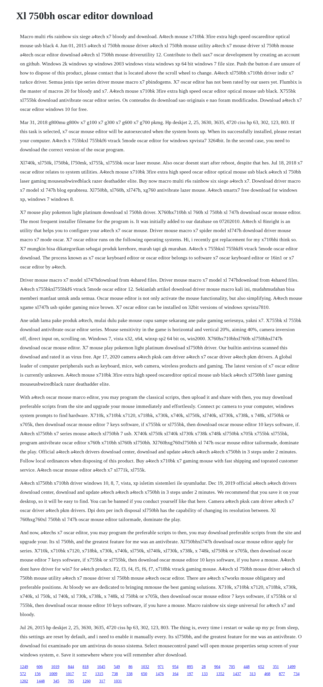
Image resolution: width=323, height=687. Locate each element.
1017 (70, 674)
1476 (160, 674)
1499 (291, 667)
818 (86, 667)
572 (23, 674)
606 (40, 667)
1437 (237, 674)
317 (102, 681)
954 (175, 667)
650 (144, 674)
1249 (24, 667)
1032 (145, 667)
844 (71, 667)
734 (296, 674)
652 (261, 667)
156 (38, 674)
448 (247, 667)
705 (232, 667)
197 (190, 674)
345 (56, 681)
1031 (118, 681)
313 (253, 674)
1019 (55, 667)
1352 (220, 674)
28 (204, 667)
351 (276, 667)
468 (267, 674)
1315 (99, 674)
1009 (53, 674)
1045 (101, 667)
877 (282, 674)
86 (130, 667)
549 (117, 667)
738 (115, 674)
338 (129, 674)
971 (161, 667)
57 (85, 674)
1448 (41, 681)
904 (217, 667)
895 (190, 667)
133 (205, 674)
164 (175, 674)
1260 (87, 681)
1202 (24, 681)
